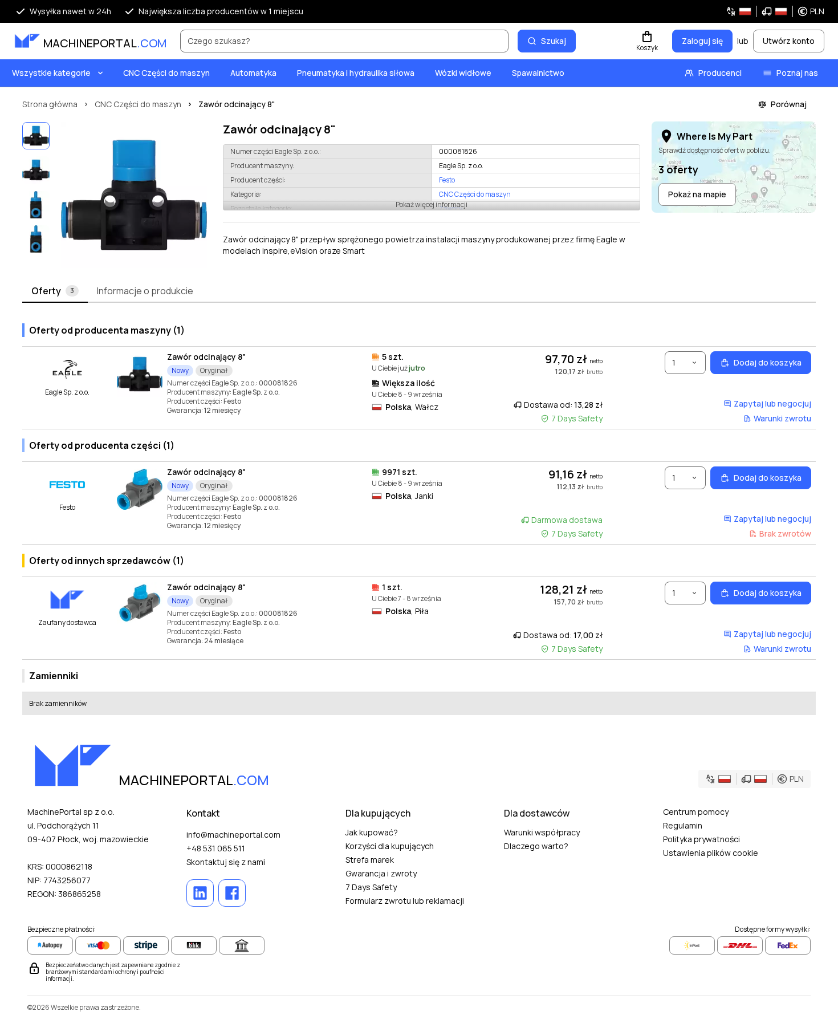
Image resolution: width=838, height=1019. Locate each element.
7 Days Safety (371, 887)
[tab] (55, 291)
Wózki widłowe (463, 72)
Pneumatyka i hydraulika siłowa (355, 72)
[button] (775, 11)
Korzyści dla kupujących (389, 846)
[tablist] (419, 291)
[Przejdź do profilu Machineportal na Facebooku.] (232, 893)
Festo (447, 180)
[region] (133, 195)
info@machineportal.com (233, 834)
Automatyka (253, 72)
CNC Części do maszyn (166, 72)
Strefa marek (369, 859)
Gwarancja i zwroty (381, 873)
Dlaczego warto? (536, 846)
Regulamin (682, 825)
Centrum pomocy (696, 811)
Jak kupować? (371, 832)
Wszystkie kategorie (51, 72)
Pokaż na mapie (697, 194)
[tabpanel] (419, 514)
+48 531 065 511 (215, 848)
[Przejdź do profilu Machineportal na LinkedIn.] (200, 893)
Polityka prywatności (701, 839)
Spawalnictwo (538, 72)
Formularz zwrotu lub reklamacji (404, 900)
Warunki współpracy (542, 832)
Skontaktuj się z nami (225, 861)
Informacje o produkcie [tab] (145, 291)
